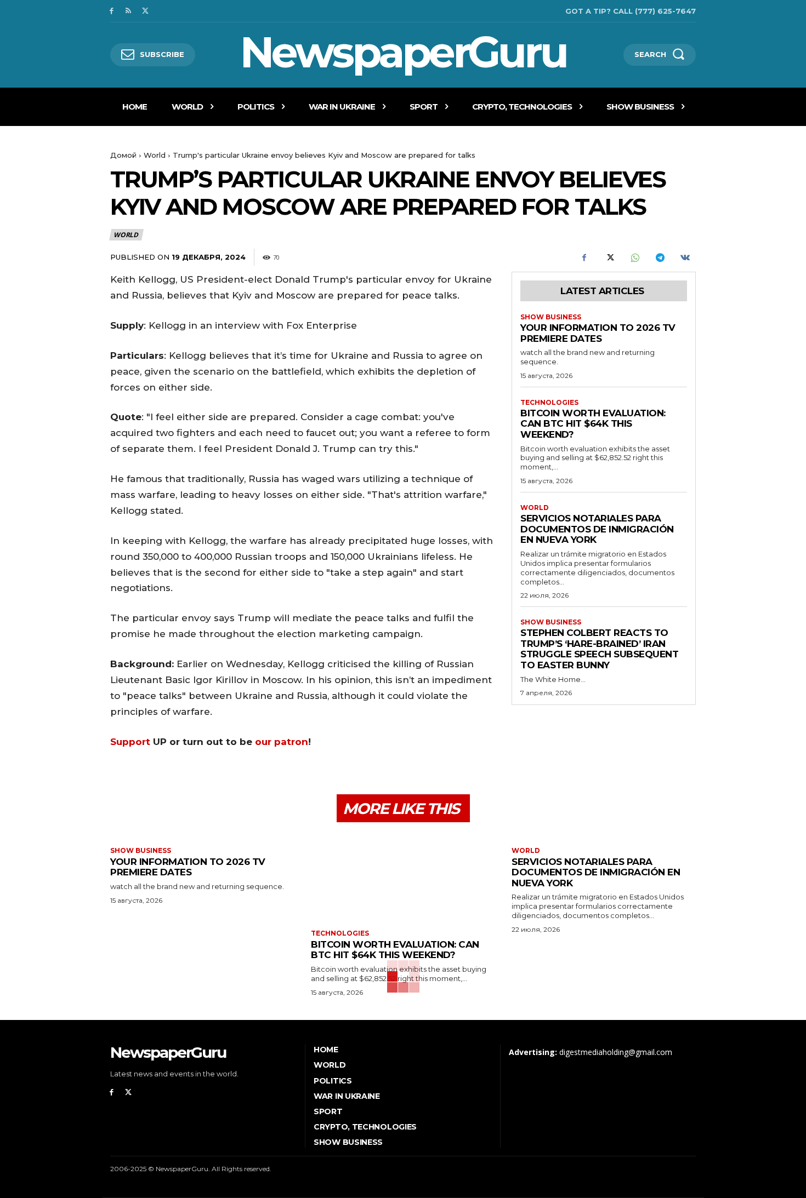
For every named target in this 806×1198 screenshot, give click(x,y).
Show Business (550, 317)
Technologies (549, 402)
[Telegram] (660, 257)
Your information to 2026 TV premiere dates (598, 333)
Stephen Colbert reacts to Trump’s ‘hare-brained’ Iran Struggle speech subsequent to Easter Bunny (599, 648)
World (155, 155)
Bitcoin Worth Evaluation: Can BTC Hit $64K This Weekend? (593, 424)
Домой (123, 155)
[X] (145, 11)
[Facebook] (111, 11)
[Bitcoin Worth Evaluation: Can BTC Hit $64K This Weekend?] (403, 877)
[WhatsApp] (634, 257)
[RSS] (128, 11)
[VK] (685, 257)
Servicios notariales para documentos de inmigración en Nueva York (597, 529)
